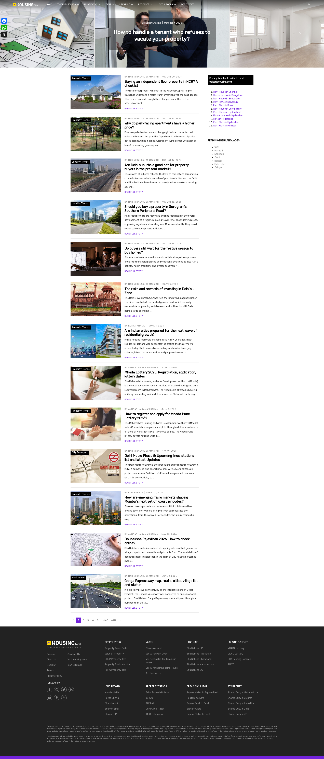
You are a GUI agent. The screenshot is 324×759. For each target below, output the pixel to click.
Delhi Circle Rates (155, 708)
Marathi (218, 150)
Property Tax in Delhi (116, 648)
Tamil (217, 157)
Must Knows (91, 4)
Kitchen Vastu (153, 673)
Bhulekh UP (111, 714)
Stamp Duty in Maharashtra (243, 692)
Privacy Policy (54, 675)
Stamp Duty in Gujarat (240, 698)
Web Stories (187, 4)
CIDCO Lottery (235, 653)
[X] (4, 34)
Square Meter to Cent (198, 714)
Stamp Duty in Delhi (238, 708)
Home (49, 4)
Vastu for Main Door (156, 653)
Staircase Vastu (154, 648)
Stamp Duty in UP (237, 714)
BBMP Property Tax (115, 659)
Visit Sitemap (75, 665)
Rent (109, 4)
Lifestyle (124, 4)
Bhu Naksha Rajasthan (199, 653)
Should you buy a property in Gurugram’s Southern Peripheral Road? (156, 209)
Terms (50, 670)
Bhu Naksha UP (195, 648)
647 (105, 620)
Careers (51, 654)
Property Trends (66, 4)
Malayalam (220, 164)
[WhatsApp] (4, 27)
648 (113, 620)
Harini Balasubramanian (143, 76)
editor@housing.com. (220, 81)
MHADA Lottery (236, 648)
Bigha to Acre (194, 708)
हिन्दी (216, 147)
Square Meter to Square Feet (202, 692)
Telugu (218, 167)
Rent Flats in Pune (223, 105)
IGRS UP (150, 698)
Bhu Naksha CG (195, 670)
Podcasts (144, 4)
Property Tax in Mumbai (117, 664)
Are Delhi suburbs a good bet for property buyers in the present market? (157, 167)
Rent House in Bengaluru (226, 98)
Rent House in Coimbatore (227, 108)
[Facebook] (4, 21)
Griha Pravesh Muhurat (158, 692)
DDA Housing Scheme (239, 659)
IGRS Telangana (154, 714)
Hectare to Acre (195, 698)
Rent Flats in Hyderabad (226, 122)
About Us (52, 659)
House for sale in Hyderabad (228, 115)
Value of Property (114, 653)
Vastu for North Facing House (162, 667)
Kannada (219, 154)
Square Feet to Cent (198, 703)
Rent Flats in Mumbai (224, 125)
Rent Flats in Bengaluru (225, 102)
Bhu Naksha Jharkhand (199, 659)
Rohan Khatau (137, 325)
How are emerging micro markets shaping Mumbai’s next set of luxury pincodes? (156, 499)
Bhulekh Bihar (112, 708)
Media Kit (52, 665)
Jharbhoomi (111, 703)
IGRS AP (150, 703)
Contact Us (74, 654)
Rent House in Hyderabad (226, 112)
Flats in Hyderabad (223, 118)
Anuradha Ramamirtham (143, 367)
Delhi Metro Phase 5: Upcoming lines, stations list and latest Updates (159, 458)
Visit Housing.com (77, 659)
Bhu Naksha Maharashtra (200, 664)
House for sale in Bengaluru (227, 95)
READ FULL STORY (134, 108)
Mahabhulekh (112, 692)
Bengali (218, 160)
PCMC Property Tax (115, 670)
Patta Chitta (112, 698)
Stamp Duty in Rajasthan (241, 703)
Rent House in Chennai (225, 91)
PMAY (231, 664)
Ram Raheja (135, 492)
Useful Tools (165, 4)
